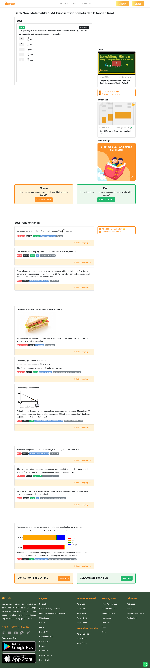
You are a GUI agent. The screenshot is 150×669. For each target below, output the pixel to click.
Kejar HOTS (82, 618)
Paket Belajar (45, 660)
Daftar (137, 3)
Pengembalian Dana (135, 613)
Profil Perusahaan (109, 604)
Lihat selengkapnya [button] (82, 243)
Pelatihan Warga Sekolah (49, 609)
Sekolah (43, 604)
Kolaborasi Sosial (109, 609)
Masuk (122, 3)
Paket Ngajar (44, 641)
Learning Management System (52, 613)
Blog (75, 3)
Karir (104, 632)
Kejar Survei (82, 643)
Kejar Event (81, 639)
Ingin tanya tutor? (107, 91)
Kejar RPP (43, 632)
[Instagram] (4, 633)
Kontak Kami (132, 618)
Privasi (130, 609)
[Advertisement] (54, 69)
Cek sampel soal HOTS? (110, 232)
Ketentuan (131, 604)
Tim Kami (106, 623)
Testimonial (86, 3)
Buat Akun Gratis (43, 200)
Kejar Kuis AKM (45, 655)
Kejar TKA (81, 609)
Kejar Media (82, 623)
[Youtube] (16, 633)
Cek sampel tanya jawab (110, 94)
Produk (63, 3)
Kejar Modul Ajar (46, 637)
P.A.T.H (42, 623)
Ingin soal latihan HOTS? (111, 229)
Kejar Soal (126, 578)
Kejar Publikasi (83, 634)
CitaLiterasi (44, 618)
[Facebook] (10, 633)
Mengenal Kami (108, 613)
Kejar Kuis (64, 578)
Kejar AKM (81, 613)
